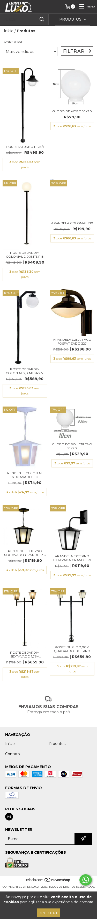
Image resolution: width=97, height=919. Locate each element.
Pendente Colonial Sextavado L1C (25, 475)
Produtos (57, 743)
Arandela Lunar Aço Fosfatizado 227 (72, 341)
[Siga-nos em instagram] (9, 817)
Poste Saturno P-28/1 (25, 147)
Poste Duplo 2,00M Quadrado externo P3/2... (72, 649)
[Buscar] (42, 19)
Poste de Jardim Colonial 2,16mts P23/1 (25, 371)
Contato (12, 754)
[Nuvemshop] (48, 881)
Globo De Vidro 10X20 (72, 111)
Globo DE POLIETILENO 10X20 (72, 446)
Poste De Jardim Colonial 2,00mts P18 (25, 254)
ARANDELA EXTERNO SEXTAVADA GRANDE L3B (72, 558)
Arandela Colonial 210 (72, 223)
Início (8, 31)
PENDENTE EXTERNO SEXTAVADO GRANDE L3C (25, 553)
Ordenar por (13, 41)
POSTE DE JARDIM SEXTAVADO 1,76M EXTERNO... (25, 654)
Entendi (48, 913)
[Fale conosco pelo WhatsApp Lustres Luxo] (85, 880)
